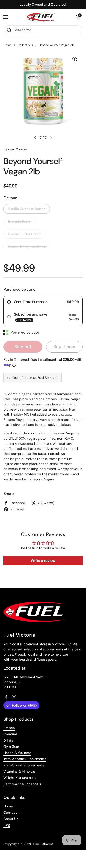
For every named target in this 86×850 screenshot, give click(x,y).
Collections (25, 45)
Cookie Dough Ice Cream (27, 246)
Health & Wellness (17, 753)
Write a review (43, 560)
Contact (10, 812)
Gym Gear (11, 746)
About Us (10, 818)
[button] (78, 17)
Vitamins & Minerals (19, 771)
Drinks (8, 740)
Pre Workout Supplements (23, 765)
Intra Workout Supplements (24, 759)
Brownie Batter (19, 221)
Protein (9, 728)
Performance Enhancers (22, 784)
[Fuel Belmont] (42, 17)
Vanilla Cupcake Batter (26, 209)
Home (7, 45)
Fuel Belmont (43, 844)
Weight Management (19, 777)
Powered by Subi (25, 332)
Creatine (10, 734)
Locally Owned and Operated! (43, 4)
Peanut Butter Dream (24, 234)
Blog (6, 825)
